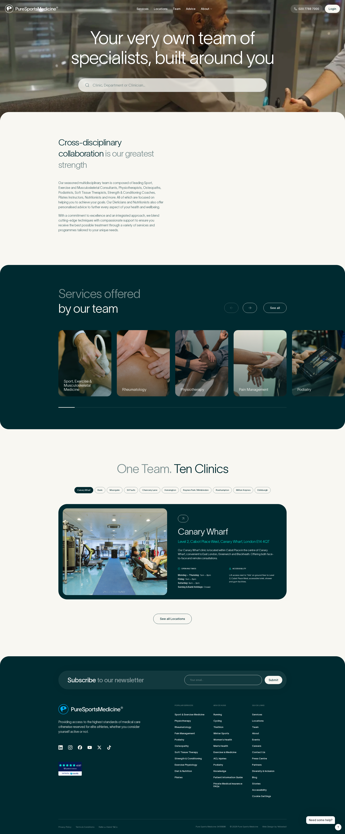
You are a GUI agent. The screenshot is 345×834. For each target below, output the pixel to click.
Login (332, 8)
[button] (250, 308)
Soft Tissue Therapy (186, 752)
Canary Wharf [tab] (83, 490)
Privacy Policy (64, 827)
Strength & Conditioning (188, 758)
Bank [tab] (100, 490)
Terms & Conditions (85, 827)
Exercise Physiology (186, 764)
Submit (273, 680)
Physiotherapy (183, 720)
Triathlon (218, 727)
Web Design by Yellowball (274, 826)
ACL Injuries (219, 758)
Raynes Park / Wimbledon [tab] (195, 490)
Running (217, 714)
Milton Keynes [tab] (243, 490)
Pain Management (185, 733)
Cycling (217, 720)
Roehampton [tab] (222, 490)
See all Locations (172, 618)
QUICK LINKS (258, 705)
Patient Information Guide (228, 777)
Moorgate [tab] (115, 490)
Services (142, 8)
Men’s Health (220, 746)
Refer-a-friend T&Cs (108, 827)
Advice (191, 8)
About (205, 8)
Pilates (179, 777)
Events (256, 739)
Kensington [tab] (170, 490)
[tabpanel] (172, 552)
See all (275, 307)
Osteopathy (182, 746)
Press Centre (259, 758)
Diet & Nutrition (183, 771)
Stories (256, 783)
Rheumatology (183, 727)
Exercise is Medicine (224, 752)
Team (177, 8)
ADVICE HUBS (219, 705)
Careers (256, 746)
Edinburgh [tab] (262, 490)
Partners (257, 764)
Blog (254, 777)
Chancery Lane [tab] (149, 490)
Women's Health (222, 739)
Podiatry (179, 739)
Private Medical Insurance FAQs (227, 785)
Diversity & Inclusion (263, 771)
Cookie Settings (261, 796)
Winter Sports (221, 733)
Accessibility (259, 790)
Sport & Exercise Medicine (189, 714)
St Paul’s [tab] (131, 490)
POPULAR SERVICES (184, 705)
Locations (160, 8)
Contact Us (258, 752)
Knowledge (219, 771)
